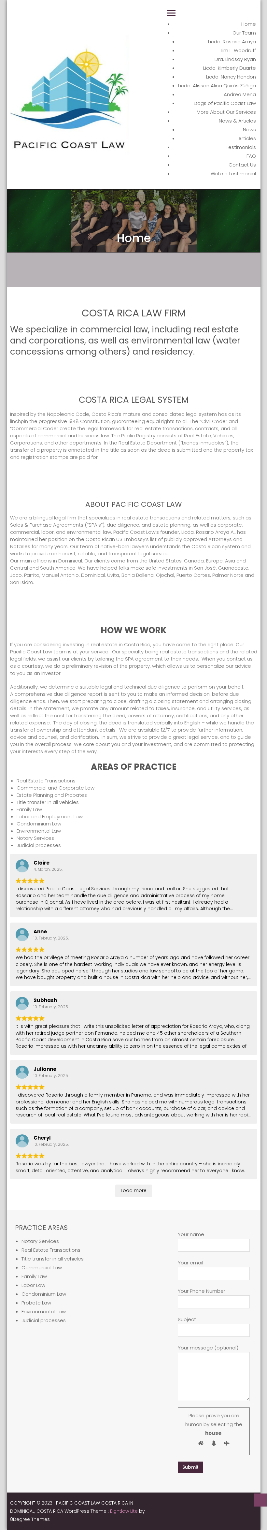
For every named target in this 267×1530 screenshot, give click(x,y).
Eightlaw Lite (124, 1511)
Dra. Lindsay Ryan (235, 59)
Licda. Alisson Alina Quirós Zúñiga (217, 85)
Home (248, 24)
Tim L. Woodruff (238, 50)
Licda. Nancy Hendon (231, 76)
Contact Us (242, 164)
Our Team (244, 32)
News (249, 129)
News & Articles (237, 120)
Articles (247, 138)
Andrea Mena (240, 94)
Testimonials (241, 147)
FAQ (251, 156)
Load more (134, 1190)
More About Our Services (226, 112)
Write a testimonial (233, 173)
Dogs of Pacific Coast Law (225, 103)
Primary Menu (171, 13)
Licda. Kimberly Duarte (229, 68)
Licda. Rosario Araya (232, 41)
